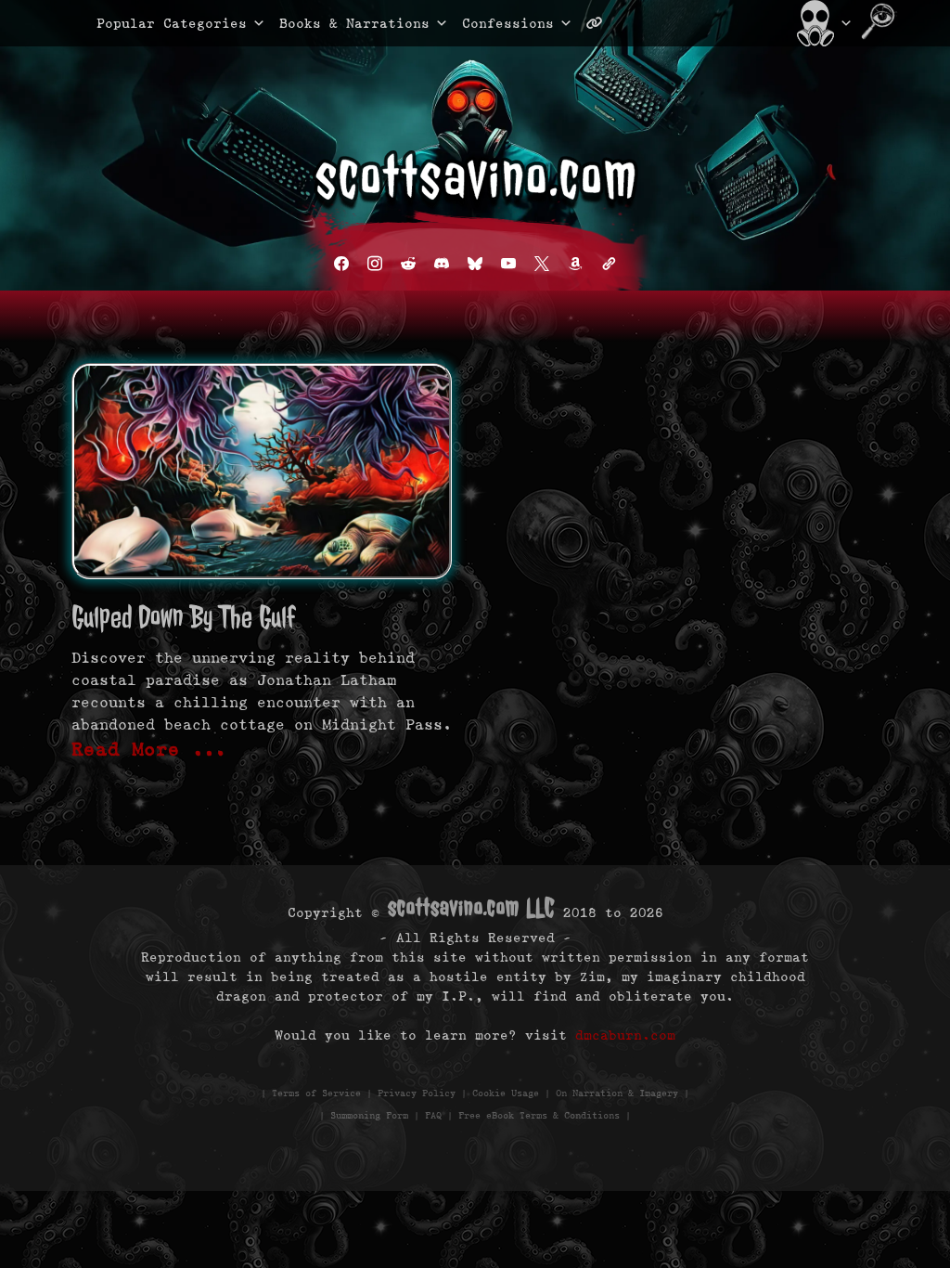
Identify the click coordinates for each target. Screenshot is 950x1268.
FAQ (433, 1115)
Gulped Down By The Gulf (183, 617)
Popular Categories (152, 23)
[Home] (822, 23)
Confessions (508, 23)
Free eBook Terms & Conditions (539, 1115)
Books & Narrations (354, 23)
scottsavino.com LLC (471, 907)
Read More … (149, 749)
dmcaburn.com (625, 1035)
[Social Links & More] (601, 23)
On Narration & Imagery (617, 1093)
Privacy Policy (417, 1093)
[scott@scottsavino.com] (669, 23)
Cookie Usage (505, 1093)
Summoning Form (369, 1115)
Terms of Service (316, 1093)
